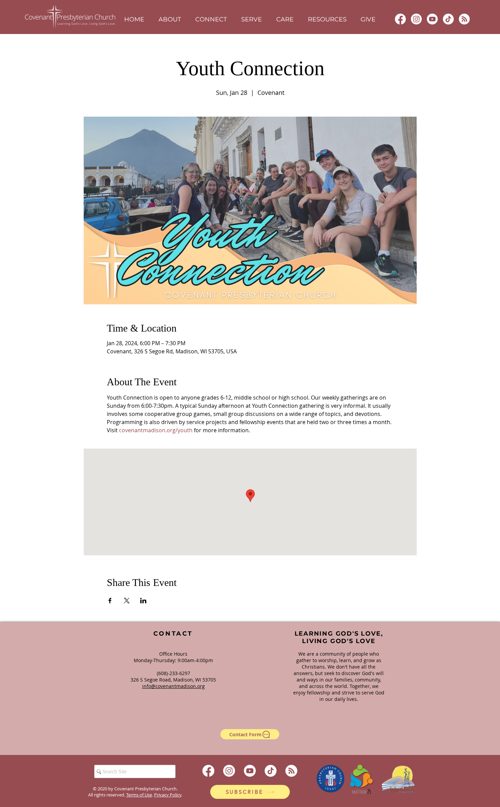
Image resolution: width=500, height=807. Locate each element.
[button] (169, 20)
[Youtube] (432, 19)
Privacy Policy (167, 795)
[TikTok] (448, 19)
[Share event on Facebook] (110, 600)
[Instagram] (416, 19)
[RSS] (464, 19)
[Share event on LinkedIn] (143, 600)
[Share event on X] (126, 600)
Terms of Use (139, 795)
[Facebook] (400, 19)
